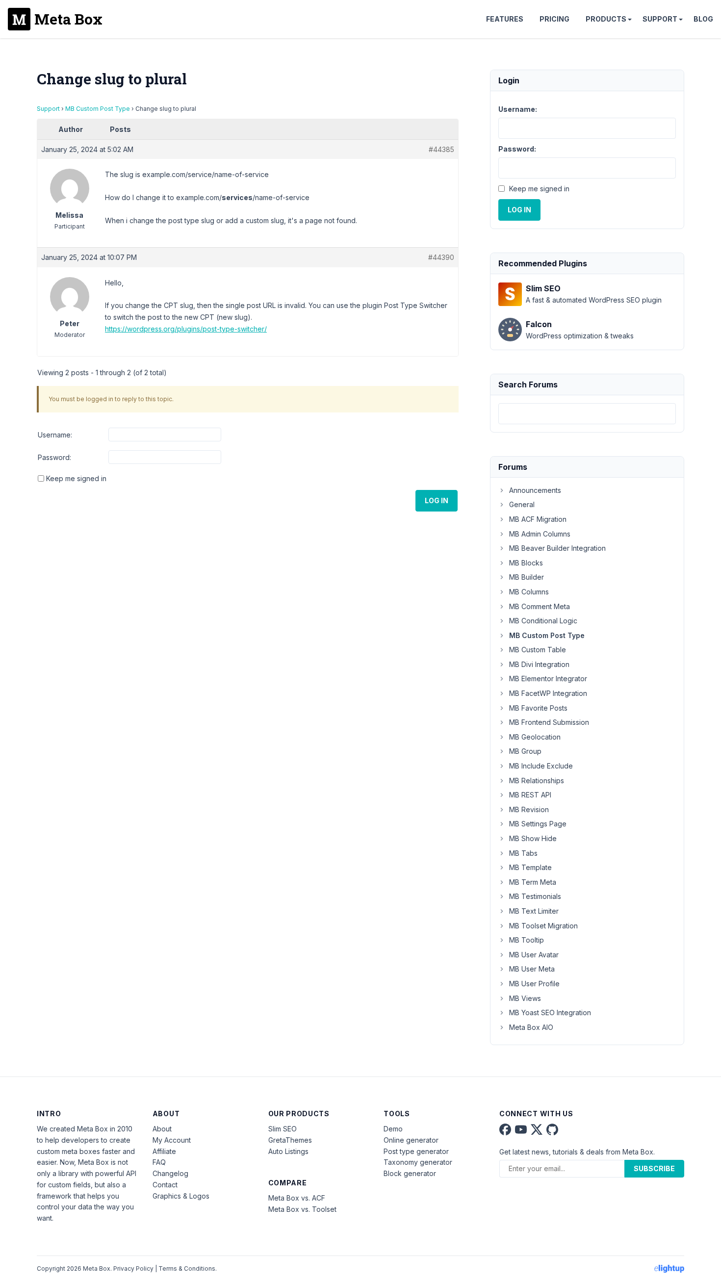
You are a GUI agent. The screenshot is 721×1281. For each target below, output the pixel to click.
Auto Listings (288, 1151)
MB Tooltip (526, 940)
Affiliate (164, 1151)
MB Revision (529, 809)
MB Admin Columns (539, 534)
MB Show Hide (533, 838)
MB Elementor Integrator (548, 678)
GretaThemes (290, 1140)
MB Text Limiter (534, 911)
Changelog (170, 1173)
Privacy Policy (133, 1268)
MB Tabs (523, 853)
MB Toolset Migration (543, 926)
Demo (393, 1129)
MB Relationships (536, 780)
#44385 (441, 149)
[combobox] (587, 413)
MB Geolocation (535, 737)
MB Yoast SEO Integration (550, 1012)
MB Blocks (526, 563)
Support (660, 19)
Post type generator (416, 1151)
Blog (703, 19)
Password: (54, 457)
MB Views (525, 998)
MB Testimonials (535, 896)
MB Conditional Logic (543, 620)
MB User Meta (532, 969)
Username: (55, 435)
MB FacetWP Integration (548, 693)
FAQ (159, 1162)
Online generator (411, 1140)
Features (504, 19)
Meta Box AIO (531, 1027)
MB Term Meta (532, 882)
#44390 (441, 257)
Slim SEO (282, 1129)
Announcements (535, 490)
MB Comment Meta (539, 606)
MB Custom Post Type (97, 108)
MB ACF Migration (537, 519)
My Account (172, 1140)
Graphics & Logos (181, 1196)
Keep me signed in (76, 478)
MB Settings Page (537, 824)
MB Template (530, 867)
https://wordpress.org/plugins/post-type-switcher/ (186, 329)
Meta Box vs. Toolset (302, 1209)
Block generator (410, 1173)
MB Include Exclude (541, 766)
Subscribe (654, 1168)
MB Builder (526, 577)
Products (606, 19)
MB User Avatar (534, 954)
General (522, 504)
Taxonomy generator (418, 1162)
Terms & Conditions (186, 1268)
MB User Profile (534, 983)
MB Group (525, 751)
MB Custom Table (537, 649)
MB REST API (530, 795)
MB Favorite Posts (538, 708)
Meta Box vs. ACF (296, 1198)
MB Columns (529, 592)
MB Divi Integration (539, 664)
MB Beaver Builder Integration (557, 548)
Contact (165, 1184)
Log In (436, 500)
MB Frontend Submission (549, 722)
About (162, 1129)
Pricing (554, 19)
